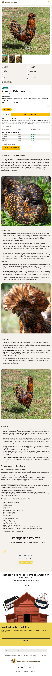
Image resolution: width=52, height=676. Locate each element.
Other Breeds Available (35, 134)
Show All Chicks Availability (11, 147)
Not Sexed (7, 109)
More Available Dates (6, 126)
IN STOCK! (5, 88)
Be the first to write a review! (26, 562)
